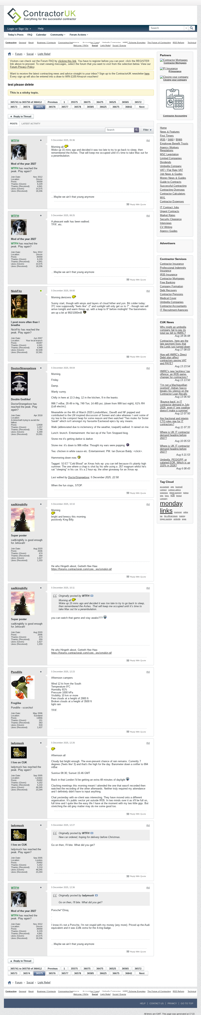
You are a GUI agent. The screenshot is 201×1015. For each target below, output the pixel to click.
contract (163, 490)
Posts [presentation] (13, 123)
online (185, 512)
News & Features (170, 131)
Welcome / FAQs (80, 45)
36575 (39, 107)
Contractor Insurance (172, 263)
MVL (162, 197)
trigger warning (166, 519)
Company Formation (171, 286)
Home (163, 127)
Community (56, 34)
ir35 (173, 495)
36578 (77, 107)
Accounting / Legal (91, 42)
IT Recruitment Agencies (174, 309)
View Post (91, 596)
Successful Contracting (173, 185)
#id (148, 140)
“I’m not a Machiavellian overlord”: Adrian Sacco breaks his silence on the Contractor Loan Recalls (174, 389)
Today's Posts (16, 34)
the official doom (171, 516)
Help (41, 28)
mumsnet (178, 512)
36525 (112, 102)
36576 (52, 107)
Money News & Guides (173, 177)
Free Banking (167, 282)
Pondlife (16, 672)
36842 (128, 107)
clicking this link (67, 61)
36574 (26, 107)
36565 (125, 102)
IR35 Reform (178, 42)
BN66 (179, 139)
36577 (64, 107)
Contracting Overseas (172, 189)
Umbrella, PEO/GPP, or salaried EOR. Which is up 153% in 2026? (175, 462)
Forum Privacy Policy (22, 66)
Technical (192, 42)
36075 (87, 102)
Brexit (31, 42)
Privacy (172, 1003)
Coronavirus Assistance (68, 42)
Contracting (10, 42)
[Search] (191, 28)
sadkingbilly (19, 504)
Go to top (187, 1003)
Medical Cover (168, 298)
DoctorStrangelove (23, 368)
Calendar (41, 34)
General (22, 42)
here (146, 73)
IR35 (162, 139)
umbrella (177, 519)
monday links (171, 507)
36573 (13, 107)
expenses (164, 493)
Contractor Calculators (172, 193)
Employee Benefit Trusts (174, 143)
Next (141, 107)
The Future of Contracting (159, 42)
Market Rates (167, 215)
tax (161, 516)
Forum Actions (78, 34)
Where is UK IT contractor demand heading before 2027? (175, 435)
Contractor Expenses (172, 201)
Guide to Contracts (170, 181)
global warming (175, 493)
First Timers (167, 135)
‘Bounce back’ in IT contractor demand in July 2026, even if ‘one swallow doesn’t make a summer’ (175, 406)
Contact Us (157, 1003)
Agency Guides (168, 230)
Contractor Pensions (171, 294)
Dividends (165, 162)
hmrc (167, 496)
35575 (74, 102)
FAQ (29, 34)
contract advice (174, 490)
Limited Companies (171, 158)
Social (95, 45)
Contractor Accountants (173, 306)
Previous (53, 102)
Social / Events (119, 45)
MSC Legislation (169, 154)
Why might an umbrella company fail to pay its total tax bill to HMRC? (173, 330)
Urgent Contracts (169, 211)
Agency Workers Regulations (169, 149)
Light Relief (105, 45)
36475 (99, 102)
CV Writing (166, 227)
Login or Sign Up (18, 28)
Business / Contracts (46, 42)
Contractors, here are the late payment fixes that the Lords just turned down (175, 343)
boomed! (179, 487)
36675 (115, 107)
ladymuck (17, 743)
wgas (184, 519)
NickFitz (16, 291)
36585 (90, 107)
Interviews (166, 223)
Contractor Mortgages (172, 278)
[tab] (13, 123)
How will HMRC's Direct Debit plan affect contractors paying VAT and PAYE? (173, 359)
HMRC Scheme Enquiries (134, 42)
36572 (138, 102)
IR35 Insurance (168, 274)
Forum (18, 53)
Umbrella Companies (111, 42)
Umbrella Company (171, 166)
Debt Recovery (168, 290)
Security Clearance (171, 219)
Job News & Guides (171, 174)
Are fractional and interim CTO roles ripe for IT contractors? (174, 421)
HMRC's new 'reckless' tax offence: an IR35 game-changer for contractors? (175, 374)
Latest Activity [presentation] (31, 123)
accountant (164, 487)
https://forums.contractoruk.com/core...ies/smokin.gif (81, 569)
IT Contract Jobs (169, 207)
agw (172, 487)
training (182, 516)
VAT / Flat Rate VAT (171, 170)
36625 (103, 107)
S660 (171, 139)
